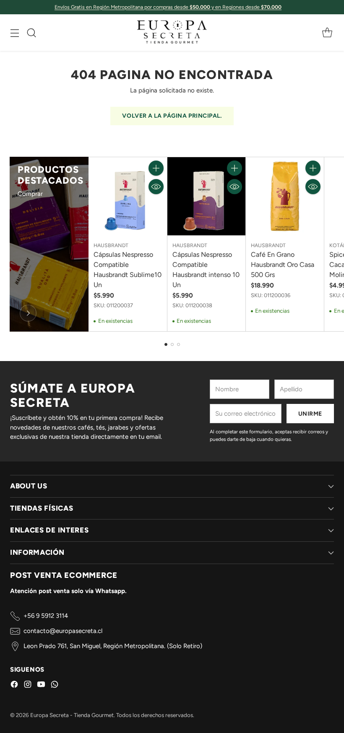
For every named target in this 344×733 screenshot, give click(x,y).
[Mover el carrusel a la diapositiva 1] (165, 344)
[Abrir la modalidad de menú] (14, 32)
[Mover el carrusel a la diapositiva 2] (172, 344)
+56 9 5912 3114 (45, 616)
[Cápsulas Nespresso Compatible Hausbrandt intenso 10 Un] (206, 196)
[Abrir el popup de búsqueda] (31, 32)
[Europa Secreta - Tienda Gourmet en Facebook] (14, 685)
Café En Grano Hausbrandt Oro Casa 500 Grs (282, 264)
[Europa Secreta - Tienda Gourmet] (172, 32)
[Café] (28, 313)
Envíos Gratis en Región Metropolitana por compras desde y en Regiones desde (168, 7)
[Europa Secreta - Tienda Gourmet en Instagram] (28, 685)
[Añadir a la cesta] (156, 168)
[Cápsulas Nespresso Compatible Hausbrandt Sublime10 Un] (128, 196)
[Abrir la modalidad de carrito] (327, 32)
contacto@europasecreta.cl (62, 631)
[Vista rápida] (156, 186)
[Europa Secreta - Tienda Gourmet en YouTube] (41, 685)
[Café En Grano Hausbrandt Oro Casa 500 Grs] (285, 196)
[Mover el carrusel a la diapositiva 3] (178, 344)
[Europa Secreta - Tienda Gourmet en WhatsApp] (55, 685)
